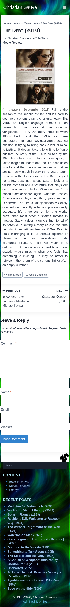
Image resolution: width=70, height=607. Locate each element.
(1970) (24, 535)
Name (6, 392)
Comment (9, 343)
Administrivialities (35, 601)
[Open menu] (64, 7)
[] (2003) (55, 296)
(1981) (29, 547)
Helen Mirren (12, 274)
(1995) (30, 551)
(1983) (23, 514)
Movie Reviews (19, 486)
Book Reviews (19, 482)
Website (6, 427)
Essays (14, 490)
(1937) (30, 556)
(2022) (30, 510)
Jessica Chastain (36, 274)
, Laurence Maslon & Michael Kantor (15, 298)
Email (6, 409)
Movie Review (12, 42)
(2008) (30, 506)
